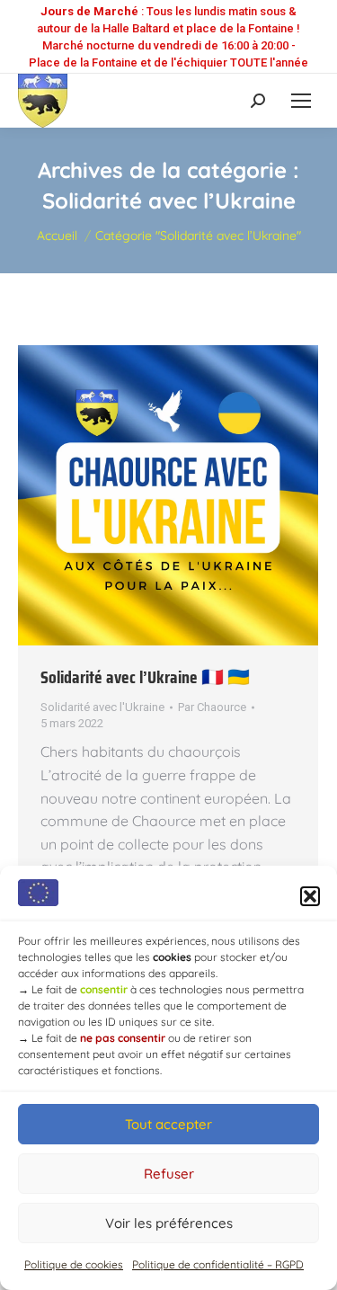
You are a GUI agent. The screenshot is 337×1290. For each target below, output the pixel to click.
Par (212, 707)
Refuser (169, 1173)
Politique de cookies (73, 1264)
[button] (310, 896)
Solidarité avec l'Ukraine (102, 707)
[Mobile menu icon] (301, 101)
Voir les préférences (169, 1223)
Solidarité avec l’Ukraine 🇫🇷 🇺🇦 (145, 677)
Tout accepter (168, 1124)
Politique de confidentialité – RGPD (218, 1264)
